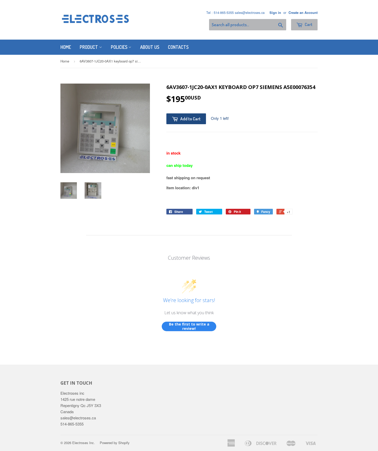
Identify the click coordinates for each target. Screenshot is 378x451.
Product (89, 47)
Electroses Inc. (83, 442)
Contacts (178, 47)
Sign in (275, 12)
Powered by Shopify (115, 442)
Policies (119, 47)
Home (65, 47)
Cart (308, 24)
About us (149, 47)
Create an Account (303, 12)
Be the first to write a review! (189, 326)
